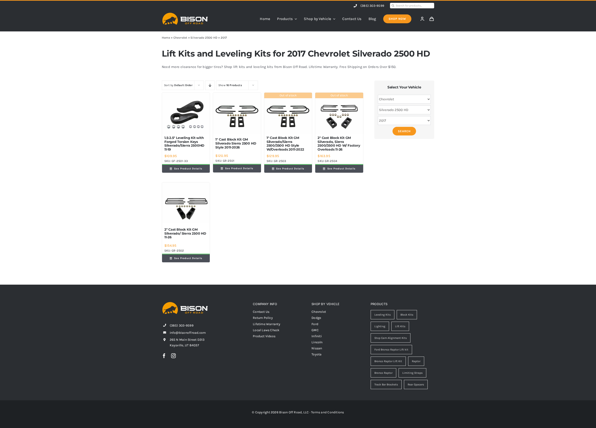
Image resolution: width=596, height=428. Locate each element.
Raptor (416, 361)
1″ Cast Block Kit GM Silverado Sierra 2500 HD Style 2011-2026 (235, 143)
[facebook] (164, 356)
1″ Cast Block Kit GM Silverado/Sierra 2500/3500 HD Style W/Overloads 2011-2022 (285, 144)
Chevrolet (180, 37)
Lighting (379, 326)
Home (166, 37)
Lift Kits (400, 326)
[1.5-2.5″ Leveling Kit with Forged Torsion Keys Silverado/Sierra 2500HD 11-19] (186, 113)
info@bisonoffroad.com (188, 333)
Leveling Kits (382, 314)
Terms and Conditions (327, 412)
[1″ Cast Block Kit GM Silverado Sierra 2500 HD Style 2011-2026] (237, 113)
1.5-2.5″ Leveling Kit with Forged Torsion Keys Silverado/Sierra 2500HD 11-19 (184, 144)
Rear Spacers (416, 384)
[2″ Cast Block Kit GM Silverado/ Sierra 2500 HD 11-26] (186, 202)
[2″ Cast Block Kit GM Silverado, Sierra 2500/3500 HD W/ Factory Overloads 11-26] (339, 113)
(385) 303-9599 (372, 6)
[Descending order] (209, 85)
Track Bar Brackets (386, 384)
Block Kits (406, 314)
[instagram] (173, 356)
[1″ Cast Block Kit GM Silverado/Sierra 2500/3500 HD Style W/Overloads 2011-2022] (288, 113)
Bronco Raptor (383, 372)
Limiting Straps (412, 372)
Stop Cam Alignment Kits (390, 338)
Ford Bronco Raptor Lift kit (391, 349)
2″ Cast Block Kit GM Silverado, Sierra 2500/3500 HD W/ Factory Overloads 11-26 (339, 144)
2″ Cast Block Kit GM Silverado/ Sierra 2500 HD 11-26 (185, 233)
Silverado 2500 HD (203, 37)
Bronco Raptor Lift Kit (388, 361)
